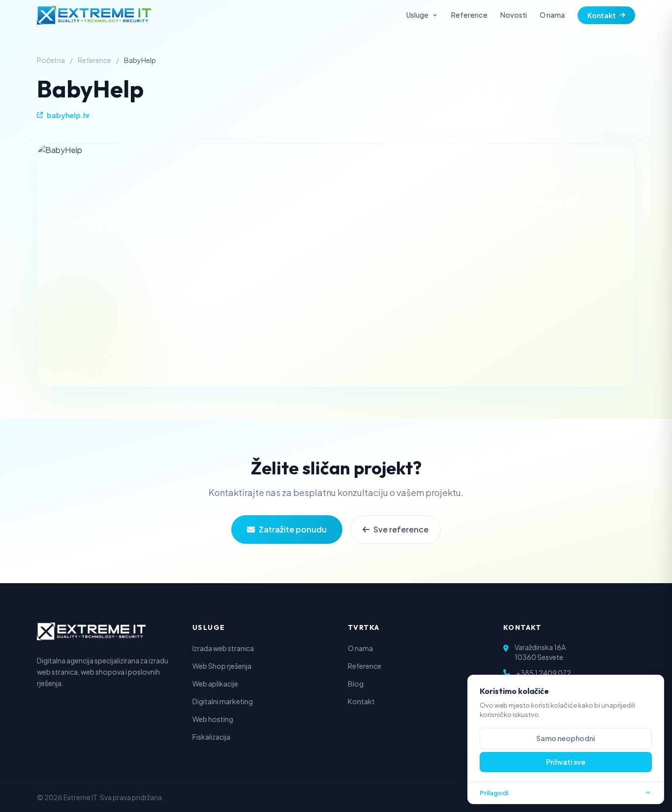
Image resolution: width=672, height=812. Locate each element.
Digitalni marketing (222, 701)
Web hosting (212, 719)
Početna (51, 60)
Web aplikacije (215, 683)
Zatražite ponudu (293, 529)
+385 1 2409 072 (543, 672)
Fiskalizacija (211, 736)
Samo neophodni (565, 738)
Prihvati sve (565, 761)
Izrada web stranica (223, 648)
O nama (552, 14)
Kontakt (601, 15)
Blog (356, 683)
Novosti (513, 14)
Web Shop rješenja (221, 665)
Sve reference (400, 529)
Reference (469, 14)
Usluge (417, 14)
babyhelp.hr (68, 115)
